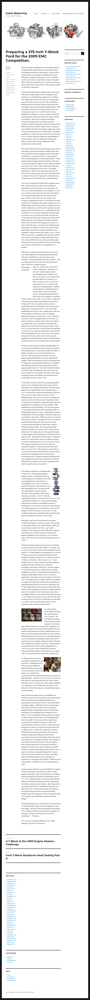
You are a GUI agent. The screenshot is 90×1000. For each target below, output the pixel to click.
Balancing (10, 957)
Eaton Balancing (16, 13)
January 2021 (10, 889)
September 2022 (11, 881)
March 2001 (10, 942)
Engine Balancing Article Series (73, 13)
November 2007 (11, 940)
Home (36, 13)
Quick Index (55, 13)
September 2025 (11, 879)
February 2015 (11, 903)
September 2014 (11, 907)
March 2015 (10, 901)
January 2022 (11, 883)
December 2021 (11, 885)
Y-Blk (13, 89)
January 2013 (10, 914)
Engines (9, 958)
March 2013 (10, 913)
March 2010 (10, 927)
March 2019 (10, 892)
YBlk (13, 92)
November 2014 (11, 905)
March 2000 (10, 944)
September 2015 (11, 896)
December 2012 (11, 916)
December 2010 (11, 925)
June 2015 (10, 898)
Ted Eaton (9, 72)
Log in (9, 975)
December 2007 (11, 938)
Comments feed (11, 979)
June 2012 (10, 922)
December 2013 (11, 911)
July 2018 (9, 894)
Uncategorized (11, 960)
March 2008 (10, 937)
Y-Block (8, 77)
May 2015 (9, 900)
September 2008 (11, 935)
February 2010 (11, 929)
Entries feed (10, 977)
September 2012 (11, 920)
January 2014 (10, 909)
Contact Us (45, 13)
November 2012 (11, 918)
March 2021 (10, 887)
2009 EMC (9, 79)
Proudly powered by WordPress (25, 992)
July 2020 (9, 890)
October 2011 (10, 924)
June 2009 (10, 933)
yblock (8, 94)
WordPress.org (11, 980)
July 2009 (9, 931)
